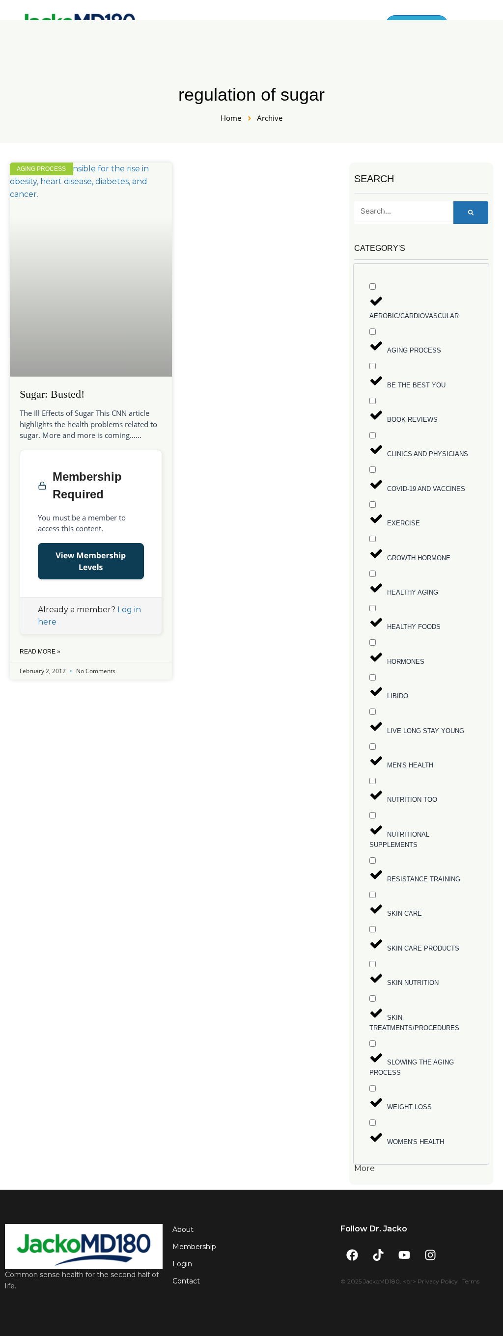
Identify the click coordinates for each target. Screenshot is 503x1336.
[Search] (470, 212)
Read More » (40, 651)
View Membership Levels (91, 561)
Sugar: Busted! (52, 394)
